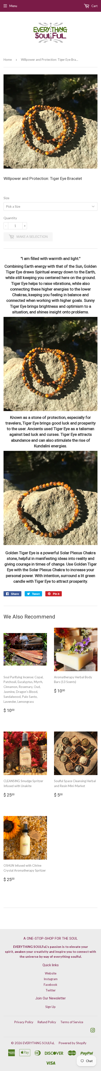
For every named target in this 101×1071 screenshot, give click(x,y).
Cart (94, 6)
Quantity (10, 218)
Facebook (50, 984)
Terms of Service (71, 1022)
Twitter (51, 990)
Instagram (51, 979)
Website (50, 973)
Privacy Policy (23, 1022)
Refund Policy (47, 1022)
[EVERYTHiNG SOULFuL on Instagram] (92, 1031)
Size (6, 198)
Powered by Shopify (72, 1043)
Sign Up (50, 1007)
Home (8, 59)
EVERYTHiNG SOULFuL (38, 1043)
